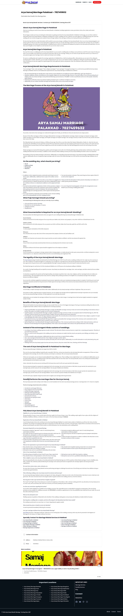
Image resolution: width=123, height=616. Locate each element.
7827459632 (36, 543)
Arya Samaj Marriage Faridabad (60, 595)
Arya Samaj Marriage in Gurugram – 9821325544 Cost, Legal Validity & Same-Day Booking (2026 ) (50, 568)
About (108, 611)
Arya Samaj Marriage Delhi (58, 590)
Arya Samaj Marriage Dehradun (60, 601)
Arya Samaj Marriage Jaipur (31, 601)
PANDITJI (85, 2)
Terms (119, 611)
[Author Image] (99, 566)
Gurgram (45, 571)
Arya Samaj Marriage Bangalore (60, 586)
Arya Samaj (28, 260)
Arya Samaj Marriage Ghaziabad (33, 593)
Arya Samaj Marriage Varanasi (32, 599)
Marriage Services (80, 585)
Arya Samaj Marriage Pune (31, 588)
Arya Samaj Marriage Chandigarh (60, 597)
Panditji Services (80, 587)
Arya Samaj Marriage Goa (31, 590)
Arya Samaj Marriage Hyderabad (60, 588)
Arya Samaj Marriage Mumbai (32, 586)
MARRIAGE (78, 2)
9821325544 (97, 2)
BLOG (90, 2)
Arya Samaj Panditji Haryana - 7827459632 (33, 571)
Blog (76, 589)
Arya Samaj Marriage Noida (58, 593)
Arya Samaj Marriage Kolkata (59, 599)
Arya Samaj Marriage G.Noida (32, 595)
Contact (113, 611)
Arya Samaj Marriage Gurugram (33, 597)
